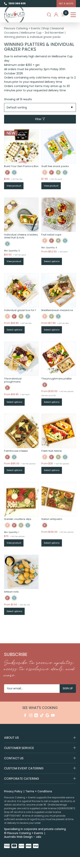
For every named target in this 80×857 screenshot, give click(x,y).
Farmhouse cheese (16, 450)
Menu (73, 14)
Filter (38, 119)
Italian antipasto (51, 519)
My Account (56, 15)
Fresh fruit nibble (51, 450)
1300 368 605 (17, 3)
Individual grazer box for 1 (20, 310)
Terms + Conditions (38, 791)
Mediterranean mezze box (57, 310)
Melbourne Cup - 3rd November (42, 33)
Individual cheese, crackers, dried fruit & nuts (21, 236)
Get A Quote (66, 3)
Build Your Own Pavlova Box (21, 166)
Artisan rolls (11, 591)
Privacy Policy (13, 791)
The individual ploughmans (13, 380)
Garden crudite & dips (17, 519)
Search (49, 15)
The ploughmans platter (56, 378)
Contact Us (13, 758)
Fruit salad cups (51, 234)
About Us (11, 738)
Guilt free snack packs (55, 166)
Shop (45, 28)
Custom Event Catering (23, 768)
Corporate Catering (21, 779)
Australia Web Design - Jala (22, 836)
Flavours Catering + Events (22, 28)
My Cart (66, 14)
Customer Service (19, 748)
